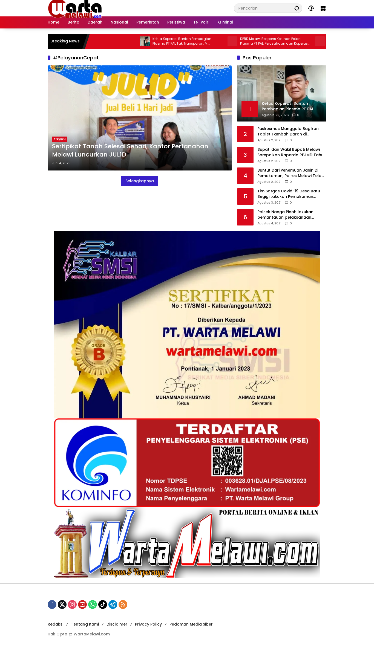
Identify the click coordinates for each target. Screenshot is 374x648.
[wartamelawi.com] (75, 8)
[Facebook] (52, 604)
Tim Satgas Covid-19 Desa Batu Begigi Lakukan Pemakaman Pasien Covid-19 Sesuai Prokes (288, 194)
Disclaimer (117, 624)
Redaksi (55, 624)
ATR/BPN (59, 139)
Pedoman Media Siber (191, 624)
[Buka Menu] (323, 8)
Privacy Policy (148, 624)
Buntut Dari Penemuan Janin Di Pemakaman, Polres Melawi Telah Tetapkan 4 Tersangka (290, 173)
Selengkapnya (139, 181)
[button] (296, 8)
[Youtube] (82, 604)
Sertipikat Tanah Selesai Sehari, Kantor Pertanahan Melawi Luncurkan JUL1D (130, 150)
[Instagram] (72, 604)
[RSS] (123, 604)
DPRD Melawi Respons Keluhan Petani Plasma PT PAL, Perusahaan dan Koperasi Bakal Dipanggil (250, 41)
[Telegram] (112, 604)
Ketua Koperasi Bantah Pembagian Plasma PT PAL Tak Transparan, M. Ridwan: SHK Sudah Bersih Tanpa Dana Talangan (162, 41)
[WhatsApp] (92, 604)
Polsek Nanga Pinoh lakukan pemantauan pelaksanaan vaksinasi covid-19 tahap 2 (285, 214)
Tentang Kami (85, 624)
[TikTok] (102, 604)
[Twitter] (62, 604)
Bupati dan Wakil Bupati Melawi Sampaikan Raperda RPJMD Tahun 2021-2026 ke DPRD (291, 152)
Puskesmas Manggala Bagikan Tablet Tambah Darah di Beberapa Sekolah (288, 131)
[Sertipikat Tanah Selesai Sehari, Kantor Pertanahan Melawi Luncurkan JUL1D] (140, 117)
